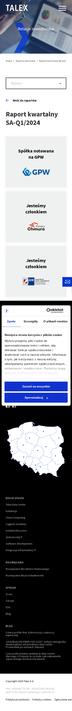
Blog (8, 613)
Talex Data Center (16, 504)
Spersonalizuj (34, 397)
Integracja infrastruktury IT (21, 550)
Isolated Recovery (16, 530)
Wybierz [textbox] (16, 83)
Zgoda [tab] (11, 321)
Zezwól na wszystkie (36, 386)
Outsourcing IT (14, 537)
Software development (19, 543)
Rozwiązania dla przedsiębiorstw (25, 575)
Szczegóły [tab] (31, 321)
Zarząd (10, 600)
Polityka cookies (41, 699)
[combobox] (36, 83)
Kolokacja (11, 511)
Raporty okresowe (25, 60)
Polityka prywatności (18, 699)
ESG (8, 607)
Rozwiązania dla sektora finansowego (27, 569)
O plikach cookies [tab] (55, 321)
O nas (9, 594)
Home (9, 60)
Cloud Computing (15, 517)
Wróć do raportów (25, 100)
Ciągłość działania (16, 524)
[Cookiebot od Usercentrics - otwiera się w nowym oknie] (51, 310)
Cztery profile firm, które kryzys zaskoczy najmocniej (30, 633)
